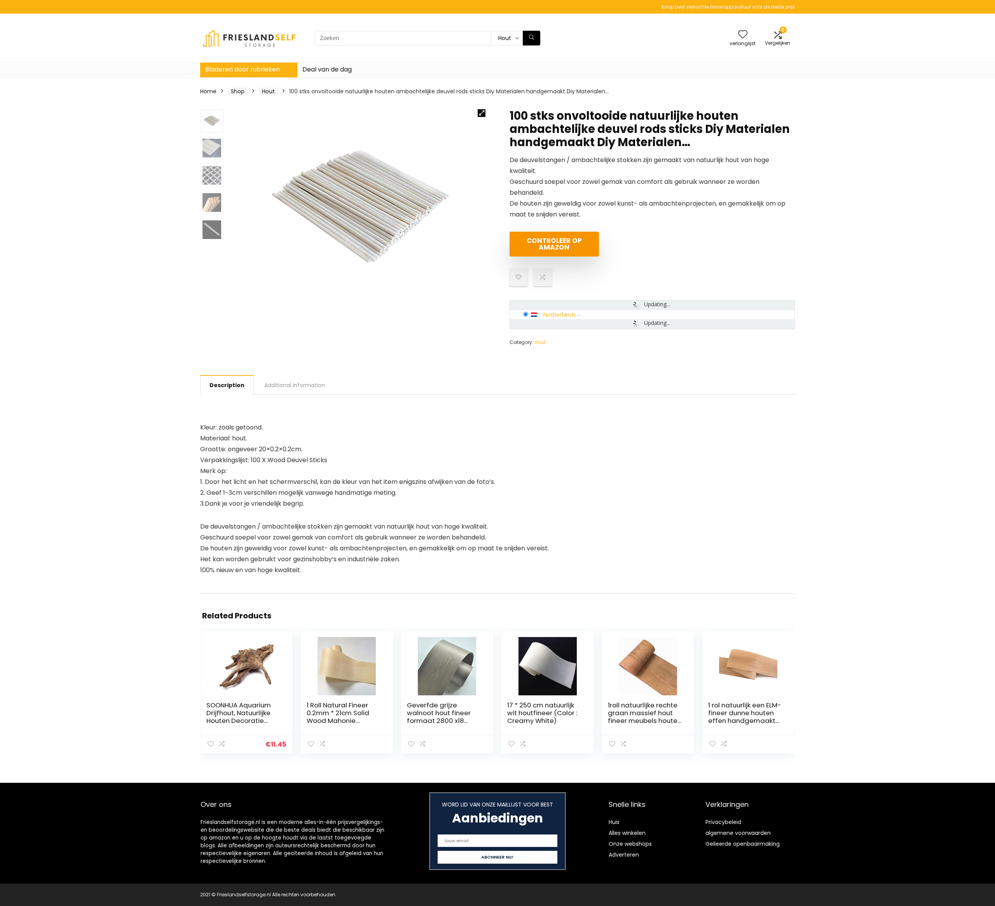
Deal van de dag (327, 69)
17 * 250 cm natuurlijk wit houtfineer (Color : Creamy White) (542, 712)
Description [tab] (226, 385)
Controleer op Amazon (554, 244)
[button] (481, 113)
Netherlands (559, 314)
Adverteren (624, 855)
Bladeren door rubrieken (242, 69)
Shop (237, 91)
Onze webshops (630, 844)
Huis (614, 822)
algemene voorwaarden (738, 833)
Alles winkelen (627, 833)
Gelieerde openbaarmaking (742, 844)
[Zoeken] (531, 38)
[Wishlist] (742, 34)
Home (208, 91)
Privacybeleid (723, 822)
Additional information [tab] (294, 385)
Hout (268, 91)
